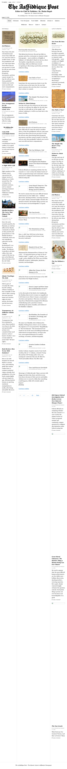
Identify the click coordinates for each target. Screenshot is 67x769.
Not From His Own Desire (27, 50)
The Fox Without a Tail (36, 150)
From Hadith (34, 20)
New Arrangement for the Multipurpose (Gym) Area (8, 106)
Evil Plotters (6, 46)
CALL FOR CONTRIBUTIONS (8, 133)
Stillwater (16, 20)
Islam (36, 24)
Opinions (57, 20)
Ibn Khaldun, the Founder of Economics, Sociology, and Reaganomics (38, 316)
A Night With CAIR (8, 165)
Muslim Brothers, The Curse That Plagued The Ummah (8, 213)
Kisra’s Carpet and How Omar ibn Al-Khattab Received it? (38, 288)
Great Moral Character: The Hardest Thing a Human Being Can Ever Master (38, 187)
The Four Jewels (34, 212)
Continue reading (24, 72)
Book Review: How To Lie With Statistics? (8, 351)
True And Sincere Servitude (38, 368)
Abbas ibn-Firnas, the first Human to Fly (37, 271)
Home (10, 2)
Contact (19, 2)
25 (32, 395)
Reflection (24, 24)
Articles (49, 20)
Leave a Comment (7, 89)
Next (37, 395)
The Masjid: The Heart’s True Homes (38, 98)
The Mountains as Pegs (36, 229)
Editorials (42, 20)
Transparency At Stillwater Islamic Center (8, 312)
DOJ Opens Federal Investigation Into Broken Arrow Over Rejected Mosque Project (38, 162)
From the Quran (25, 20)
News (30, 24)
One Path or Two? (35, 78)
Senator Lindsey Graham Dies (37, 345)
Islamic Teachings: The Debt (8, 277)
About (14, 2)
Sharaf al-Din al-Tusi (36, 247)
